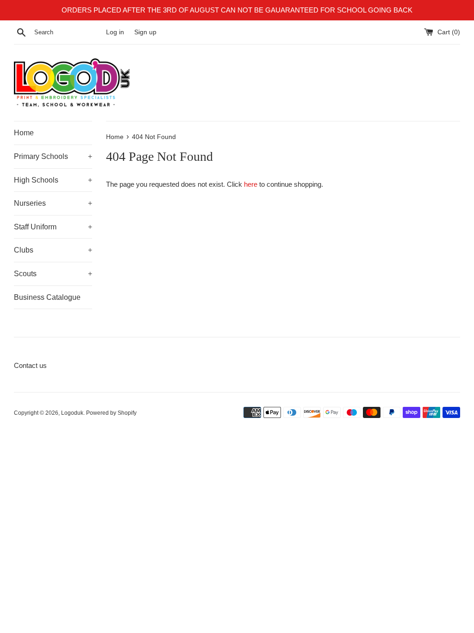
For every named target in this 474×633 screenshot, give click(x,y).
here (250, 184)
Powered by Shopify (111, 413)
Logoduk (72, 413)
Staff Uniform (53, 227)
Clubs (53, 250)
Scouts (53, 274)
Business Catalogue (47, 297)
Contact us (30, 365)
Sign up (145, 32)
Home (24, 133)
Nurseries (53, 203)
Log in (115, 32)
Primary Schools (53, 156)
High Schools (53, 180)
